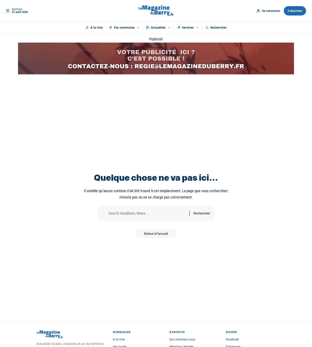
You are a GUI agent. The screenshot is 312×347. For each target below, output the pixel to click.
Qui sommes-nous (182, 339)
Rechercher (218, 27)
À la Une (96, 27)
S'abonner (295, 11)
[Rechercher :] (147, 213)
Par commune (124, 27)
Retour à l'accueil (156, 233)
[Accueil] (156, 11)
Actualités (158, 27)
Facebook (232, 339)
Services (188, 27)
